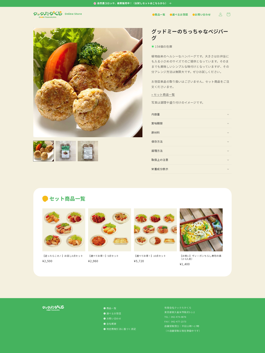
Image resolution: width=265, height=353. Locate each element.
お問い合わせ (113, 318)
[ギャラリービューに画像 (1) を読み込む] (43, 151)
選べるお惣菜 (113, 313)
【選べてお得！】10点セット (150, 255)
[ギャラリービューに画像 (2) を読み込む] (66, 151)
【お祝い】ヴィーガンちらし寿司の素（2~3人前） (200, 257)
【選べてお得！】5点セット (103, 255)
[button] (191, 114)
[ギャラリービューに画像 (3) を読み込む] (88, 151)
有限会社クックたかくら (136, 347)
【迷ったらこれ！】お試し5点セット (62, 255)
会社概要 (111, 323)
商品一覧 (111, 308)
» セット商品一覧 (163, 94)
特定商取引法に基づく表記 (121, 329)
